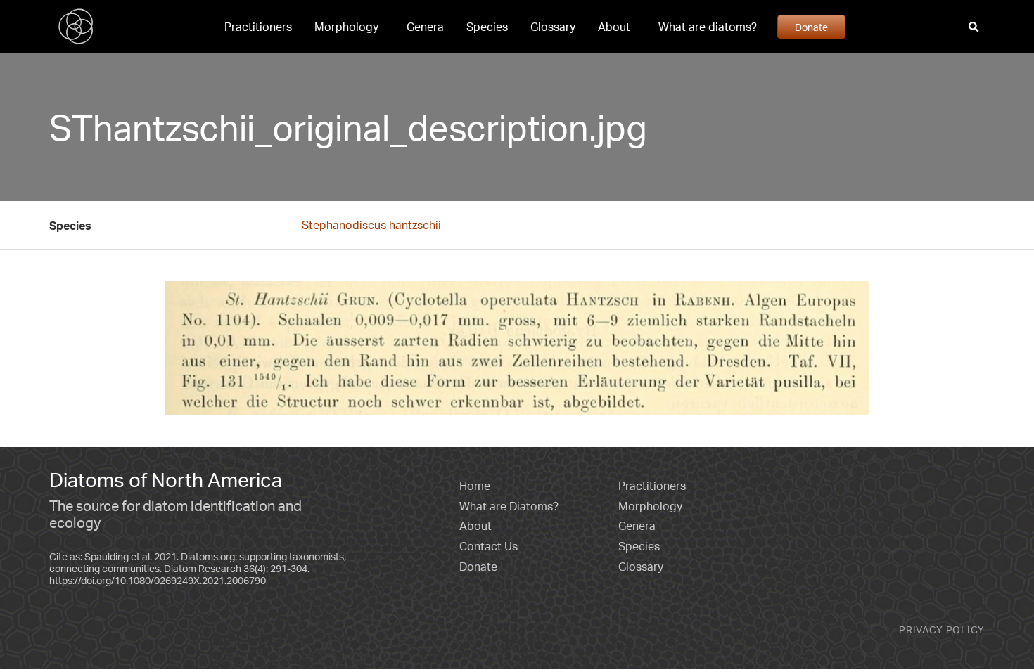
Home (474, 486)
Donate (811, 26)
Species (487, 27)
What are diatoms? (707, 27)
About (614, 27)
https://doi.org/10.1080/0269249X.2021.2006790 (157, 580)
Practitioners (258, 27)
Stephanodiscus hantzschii (371, 225)
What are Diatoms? (509, 506)
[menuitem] (258, 26)
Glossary (552, 27)
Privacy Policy (942, 629)
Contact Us (488, 546)
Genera (425, 27)
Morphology (346, 27)
